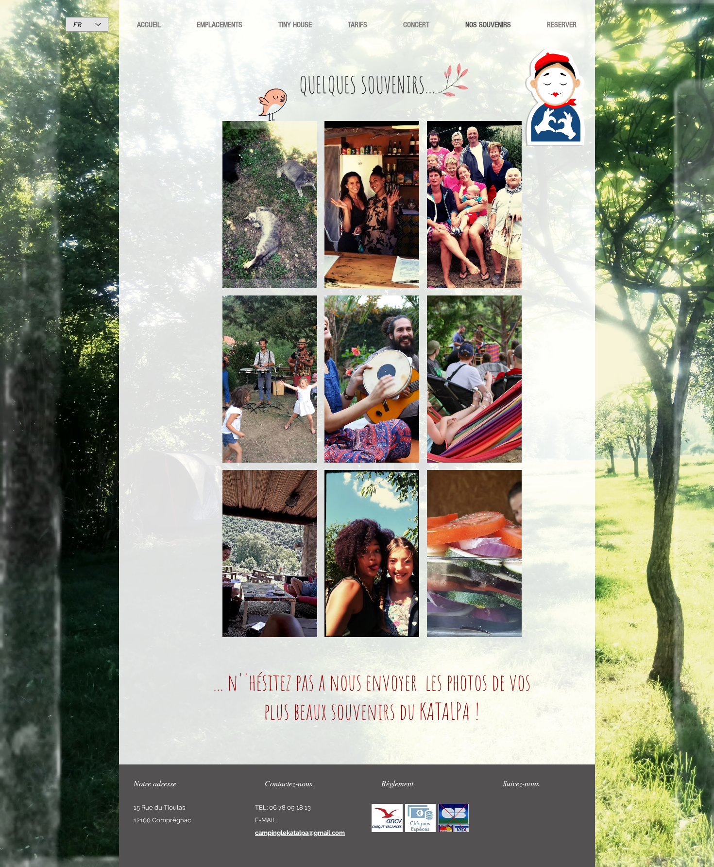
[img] (387, 818)
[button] (269, 204)
